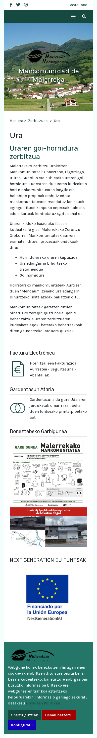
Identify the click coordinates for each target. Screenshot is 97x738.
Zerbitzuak (38, 120)
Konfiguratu (22, 725)
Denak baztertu (59, 715)
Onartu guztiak (24, 715)
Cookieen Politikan (43, 703)
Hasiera (16, 120)
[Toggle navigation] (73, 17)
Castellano (77, 4)
